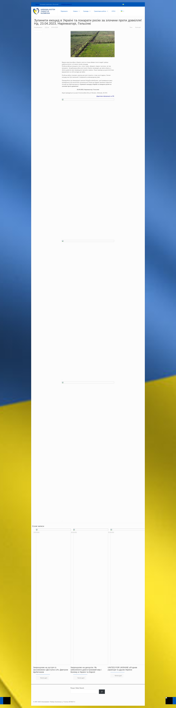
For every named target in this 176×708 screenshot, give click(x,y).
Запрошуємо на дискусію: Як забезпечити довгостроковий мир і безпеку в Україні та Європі (86, 669)
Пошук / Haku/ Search (77, 688)
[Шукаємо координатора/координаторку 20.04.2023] (170, 700)
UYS (46, 27)
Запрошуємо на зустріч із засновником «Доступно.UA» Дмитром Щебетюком (50, 669)
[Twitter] (129, 4)
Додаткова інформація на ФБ (105, 96)
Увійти (37, 4)
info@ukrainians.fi (66, 4)
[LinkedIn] (135, 4)
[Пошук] (102, 691)
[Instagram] (138, 4)
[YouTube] (132, 4)
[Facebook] (126, 4)
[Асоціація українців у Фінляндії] (44, 11)
